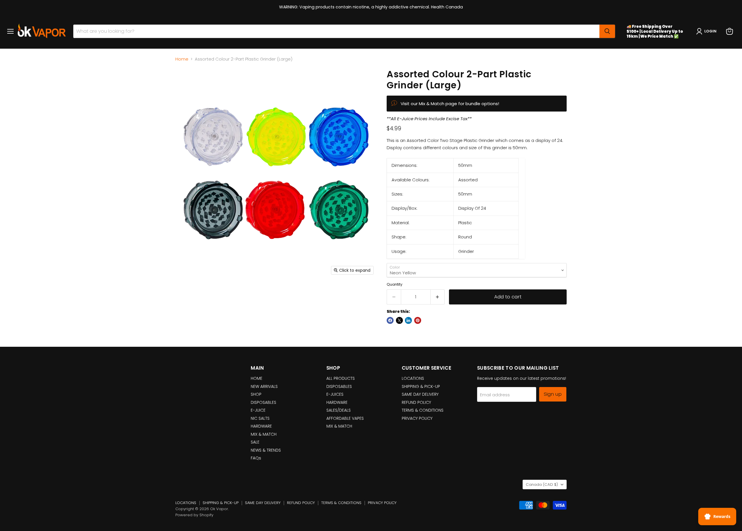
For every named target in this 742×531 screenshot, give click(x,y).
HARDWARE (261, 426)
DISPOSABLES (263, 402)
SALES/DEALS (338, 410)
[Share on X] (399, 320)
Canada (542, 484)
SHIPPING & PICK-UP (421, 386)
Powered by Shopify (194, 515)
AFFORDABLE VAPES (345, 418)
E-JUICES (334, 394)
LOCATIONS (413, 378)
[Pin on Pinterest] (417, 320)
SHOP (256, 394)
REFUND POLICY (416, 402)
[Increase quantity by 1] (438, 296)
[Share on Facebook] (390, 320)
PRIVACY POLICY (417, 418)
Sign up (553, 394)
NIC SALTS (260, 418)
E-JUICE (258, 410)
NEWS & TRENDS (266, 450)
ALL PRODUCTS (340, 378)
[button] (707, 31)
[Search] (607, 31)
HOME (256, 378)
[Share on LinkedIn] (408, 320)
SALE (255, 442)
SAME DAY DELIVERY (420, 394)
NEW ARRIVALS (264, 386)
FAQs (256, 458)
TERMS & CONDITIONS (422, 410)
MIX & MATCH (264, 434)
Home (181, 58)
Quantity (394, 284)
